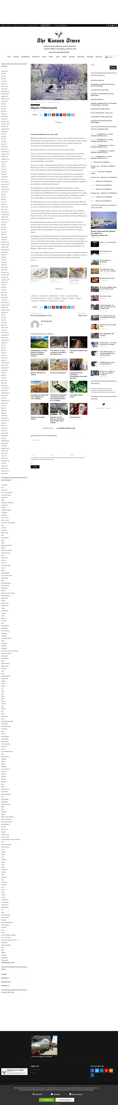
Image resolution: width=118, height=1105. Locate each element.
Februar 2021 (4, 237)
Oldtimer (3, 774)
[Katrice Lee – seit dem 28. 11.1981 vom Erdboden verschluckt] (95, 373)
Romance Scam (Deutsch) (7, 817)
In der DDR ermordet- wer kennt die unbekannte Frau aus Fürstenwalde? (107, 353)
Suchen (92, 65)
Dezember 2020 (5, 242)
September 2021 (5, 219)
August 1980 (4, 473)
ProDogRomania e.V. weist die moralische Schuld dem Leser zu (102, 135)
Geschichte (4, 646)
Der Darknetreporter (6, 583)
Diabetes (3, 590)
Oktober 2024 (4, 126)
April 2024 (4, 141)
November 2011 (5, 420)
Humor (3, 673)
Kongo (3, 719)
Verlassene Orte (5, 917)
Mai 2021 (3, 229)
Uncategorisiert (5, 902)
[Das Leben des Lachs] (95, 253)
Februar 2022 (4, 207)
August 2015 (4, 395)
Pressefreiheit (4, 791)
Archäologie (4, 512)
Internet (3, 686)
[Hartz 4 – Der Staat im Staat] (95, 244)
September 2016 (5, 368)
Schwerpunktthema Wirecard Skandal (10, 839)
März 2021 (4, 234)
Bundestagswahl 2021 (6, 545)
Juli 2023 (3, 164)
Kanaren (3, 708)
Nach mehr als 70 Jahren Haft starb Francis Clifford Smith (102, 94)
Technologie (4, 869)
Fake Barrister (4, 610)
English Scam (4, 605)
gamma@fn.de (40, 1072)
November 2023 (5, 154)
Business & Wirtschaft (6, 550)
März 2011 (4, 425)
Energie (3, 600)
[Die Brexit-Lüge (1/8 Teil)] (95, 280)
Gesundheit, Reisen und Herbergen (9, 651)
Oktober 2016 (4, 365)
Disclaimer (72, 56)
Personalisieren (56, 1104)
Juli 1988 (3, 463)
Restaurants (4, 812)
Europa (3, 608)
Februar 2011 (4, 428)
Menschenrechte (5, 756)
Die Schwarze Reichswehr (61, 25)
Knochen (50, 298)
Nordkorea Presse (5, 769)
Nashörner (57, 298)
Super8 (3, 862)
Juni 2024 (3, 136)
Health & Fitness (5, 663)
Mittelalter (3, 759)
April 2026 (4, 81)
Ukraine (3, 895)
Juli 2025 (3, 104)
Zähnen (62, 300)
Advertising (81, 56)
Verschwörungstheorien (7, 922)
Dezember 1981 (5, 471)
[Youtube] (106, 1070)
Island (2, 691)
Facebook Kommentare (66, 428)
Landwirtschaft (5, 739)
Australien (3, 528)
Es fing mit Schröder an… (97, 99)
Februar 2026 (4, 86)
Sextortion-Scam (5, 847)
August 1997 (4, 453)
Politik (50, 56)
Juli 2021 (3, 224)
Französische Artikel (6, 638)
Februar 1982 (4, 468)
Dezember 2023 (5, 151)
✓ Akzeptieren (47, 1100)
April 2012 (4, 410)
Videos (3, 932)
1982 (2, 487)
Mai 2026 (3, 79)
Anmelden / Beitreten (32, 25)
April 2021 (4, 232)
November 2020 (5, 244)
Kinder (3, 714)
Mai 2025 (3, 109)
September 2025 (5, 99)
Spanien (3, 854)
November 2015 (5, 388)
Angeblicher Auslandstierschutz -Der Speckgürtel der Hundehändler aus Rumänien (104, 104)
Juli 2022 (3, 194)
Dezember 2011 (5, 418)
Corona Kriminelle (5, 565)
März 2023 (4, 174)
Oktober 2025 (4, 96)
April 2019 (4, 292)
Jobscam (3, 701)
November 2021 (5, 214)
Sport (2, 857)
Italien (2, 696)
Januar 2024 (4, 149)
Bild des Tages (4, 533)
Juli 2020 (3, 254)
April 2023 (4, 172)
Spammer (3, 852)
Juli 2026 (3, 73)
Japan (2, 698)
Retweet (103, 408)
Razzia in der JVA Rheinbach (102, 162)
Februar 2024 (4, 146)
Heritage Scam (4, 666)
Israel (2, 693)
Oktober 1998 (4, 451)
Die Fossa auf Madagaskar (56, 278)
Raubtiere (71, 298)
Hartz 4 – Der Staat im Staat (108, 242)
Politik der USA (5, 789)
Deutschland (35, 56)
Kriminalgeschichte (6, 726)
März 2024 (4, 144)
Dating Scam (4, 578)
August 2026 (4, 71)
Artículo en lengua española (8, 522)
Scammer (3, 832)
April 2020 (4, 262)
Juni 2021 (3, 227)
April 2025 (4, 111)
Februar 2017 (4, 358)
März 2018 (4, 325)
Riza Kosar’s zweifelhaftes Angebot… (103, 167)
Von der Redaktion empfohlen (8, 935)
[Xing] (92, 1075)
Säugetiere (34, 300)
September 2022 (5, 189)
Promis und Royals (5, 794)
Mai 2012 (3, 408)
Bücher (3, 543)
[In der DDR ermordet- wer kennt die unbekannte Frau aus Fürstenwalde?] (95, 353)
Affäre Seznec (82, 315)
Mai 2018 (3, 320)
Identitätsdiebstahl (5, 676)
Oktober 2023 (4, 156)
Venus (2, 912)
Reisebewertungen (5, 804)
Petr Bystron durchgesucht (58, 372)
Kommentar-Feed (6, 982)
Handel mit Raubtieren (72, 295)
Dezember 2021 (5, 212)
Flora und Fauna (5, 631)
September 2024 (5, 129)
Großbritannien (5, 658)
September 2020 (5, 249)
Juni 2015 (3, 398)
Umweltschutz (4, 900)
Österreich (3, 776)
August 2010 (4, 435)
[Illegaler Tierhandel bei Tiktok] (39, 273)
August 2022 (4, 192)
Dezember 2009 (5, 441)
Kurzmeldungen (5, 736)
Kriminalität (4, 729)
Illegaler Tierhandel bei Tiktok (38, 278)
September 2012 (5, 400)
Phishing (3, 781)
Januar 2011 (4, 430)
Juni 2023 (3, 166)
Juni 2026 (3, 76)
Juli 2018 (3, 315)
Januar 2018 (4, 330)
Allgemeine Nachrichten (35, 105)
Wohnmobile (4, 957)
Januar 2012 (4, 415)
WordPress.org (5, 985)
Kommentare (48, 428)
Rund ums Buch (5, 824)
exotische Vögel (54, 295)
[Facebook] (92, 1070)
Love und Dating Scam (7, 751)
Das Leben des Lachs (106, 251)
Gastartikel (90, 56)
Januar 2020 (4, 270)
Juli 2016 (3, 373)
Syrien (2, 864)
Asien (2, 525)
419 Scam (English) (6, 495)
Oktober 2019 (4, 277)
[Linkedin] (102, 1070)
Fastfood (3, 613)
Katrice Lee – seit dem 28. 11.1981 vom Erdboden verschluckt (107, 373)
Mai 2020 (3, 259)
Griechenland (4, 656)
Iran (2, 688)
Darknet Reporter (5, 573)
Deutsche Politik (5, 585)
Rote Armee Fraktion (6, 822)
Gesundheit (4, 648)
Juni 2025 (3, 106)
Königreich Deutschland (7, 721)
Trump (3, 890)
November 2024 (5, 124)
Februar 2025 (4, 116)
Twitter (94, 399)
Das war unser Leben (6, 575)
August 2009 (4, 443)
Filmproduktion (5, 626)
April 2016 (4, 380)
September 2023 (5, 159)
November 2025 (5, 94)
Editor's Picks (4, 598)
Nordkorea (3, 766)
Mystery (3, 764)
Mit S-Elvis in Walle (105, 296)
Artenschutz (35, 295)
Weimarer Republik (6, 945)
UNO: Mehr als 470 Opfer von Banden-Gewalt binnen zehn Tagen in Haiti (58, 352)
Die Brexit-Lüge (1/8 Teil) (107, 278)
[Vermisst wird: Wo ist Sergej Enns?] (95, 326)
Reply (98, 408)
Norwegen (3, 771)
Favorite (108, 408)
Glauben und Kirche (6, 653)
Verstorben (4, 927)
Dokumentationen (5, 595)
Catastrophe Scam (5, 553)
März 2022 (4, 204)
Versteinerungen (5, 925)
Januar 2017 (4, 360)
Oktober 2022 (4, 187)
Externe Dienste (77, 1094)
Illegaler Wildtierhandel (38, 298)
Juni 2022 (3, 197)
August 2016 (4, 370)
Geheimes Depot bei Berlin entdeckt (100, 109)
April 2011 (4, 423)
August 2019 (4, 282)
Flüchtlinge (4, 633)
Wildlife (3, 952)
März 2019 (4, 295)
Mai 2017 (3, 350)
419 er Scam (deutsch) (6, 492)
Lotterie (3, 749)
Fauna (2, 615)
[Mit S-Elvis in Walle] (95, 298)
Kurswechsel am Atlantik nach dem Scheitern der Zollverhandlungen (103, 85)
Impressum (99, 56)
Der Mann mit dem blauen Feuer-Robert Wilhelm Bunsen (101, 121)
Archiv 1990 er (5, 520)
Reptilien (78, 298)
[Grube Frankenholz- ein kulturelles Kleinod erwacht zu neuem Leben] (95, 307)
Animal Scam (4, 505)
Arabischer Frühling (6, 510)
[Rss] (111, 1070)
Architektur (4, 515)
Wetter (2, 950)
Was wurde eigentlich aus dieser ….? (10, 940)
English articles (5, 603)
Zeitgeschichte (4, 960)
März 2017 (4, 355)
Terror (2, 874)
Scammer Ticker (5, 837)
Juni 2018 (3, 317)
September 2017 (5, 340)
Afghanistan (4, 497)
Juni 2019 (3, 287)
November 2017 (5, 335)
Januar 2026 (4, 89)
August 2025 (4, 101)
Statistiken (57, 1094)
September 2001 (5, 448)
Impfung (3, 681)
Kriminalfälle (4, 724)
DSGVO (64, 56)
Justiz (2, 706)
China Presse (4, 558)
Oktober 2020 (4, 247)
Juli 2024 (3, 134)
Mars (2, 754)
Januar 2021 (4, 239)
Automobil (4, 530)
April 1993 (4, 456)
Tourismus (3, 884)
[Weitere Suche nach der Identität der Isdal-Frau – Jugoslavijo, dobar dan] (104, 220)
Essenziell (38, 1094)
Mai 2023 (3, 169)
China (2, 555)
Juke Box (3, 703)
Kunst (58, 56)
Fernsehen (3, 621)
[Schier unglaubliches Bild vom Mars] (95, 335)
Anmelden (4, 974)
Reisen (2, 806)
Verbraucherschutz (5, 915)
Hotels (2, 671)
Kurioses (3, 734)
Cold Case (3, 560)
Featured (16, 56)
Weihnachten (4, 942)
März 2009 (4, 446)
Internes (3, 683)
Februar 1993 (4, 458)
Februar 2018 (4, 327)
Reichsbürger (4, 802)
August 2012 (4, 403)
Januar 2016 (4, 385)
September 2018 (5, 310)
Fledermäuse (4, 628)
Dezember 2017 (5, 332)
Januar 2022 (4, 209)
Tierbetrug (3, 877)
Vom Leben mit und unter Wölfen (100, 90)
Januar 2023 (4, 179)
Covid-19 (3, 568)
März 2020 (4, 265)
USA (2, 910)
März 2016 (4, 383)
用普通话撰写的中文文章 (8, 962)
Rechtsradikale (4, 799)
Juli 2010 (3, 438)
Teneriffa (3, 872)
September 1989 (5, 461)
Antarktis (3, 507)
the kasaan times (36, 110)
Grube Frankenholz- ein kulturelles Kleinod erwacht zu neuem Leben (107, 306)
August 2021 (4, 222)
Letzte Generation (5, 744)
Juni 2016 (3, 375)
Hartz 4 (3, 661)
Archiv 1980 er (5, 517)
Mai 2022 (3, 199)
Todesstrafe (4, 882)
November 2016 (5, 363)
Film (2, 623)
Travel (2, 887)
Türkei (2, 892)
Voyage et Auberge (6, 937)
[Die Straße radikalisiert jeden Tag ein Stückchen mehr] (95, 289)
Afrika (2, 500)
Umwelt (44, 56)
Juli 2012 (3, 405)
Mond (2, 761)
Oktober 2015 (4, 390)
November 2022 (5, 184)
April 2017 (4, 352)
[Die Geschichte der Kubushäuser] (95, 262)
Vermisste (3, 920)
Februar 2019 (4, 297)
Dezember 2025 (5, 91)
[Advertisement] (59, 12)
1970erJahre (4, 485)
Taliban (3, 867)
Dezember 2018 (5, 302)
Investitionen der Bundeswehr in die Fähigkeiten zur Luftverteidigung (39, 396)
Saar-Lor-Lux (4, 829)
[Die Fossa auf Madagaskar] (58, 273)
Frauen (3, 641)
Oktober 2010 (4, 433)
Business (3, 548)
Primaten (64, 298)
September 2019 (5, 280)
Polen (2, 784)
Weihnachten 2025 (75, 417)
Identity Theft (4, 678)
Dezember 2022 (5, 182)
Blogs (2, 535)
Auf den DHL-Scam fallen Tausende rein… (102, 117)
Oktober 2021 (4, 217)
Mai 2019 (3, 290)
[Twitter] (97, 1070)
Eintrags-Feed (5, 978)
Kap (2, 711)
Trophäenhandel (53, 300)
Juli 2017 (3, 345)
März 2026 (4, 83)
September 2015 (5, 393)
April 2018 (4, 322)
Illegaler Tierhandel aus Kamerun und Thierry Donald (77, 279)
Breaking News (25, 56)
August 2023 (4, 161)
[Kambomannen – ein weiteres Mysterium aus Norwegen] (95, 344)
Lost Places (4, 746)
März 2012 (4, 413)
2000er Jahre (4, 490)
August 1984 (4, 466)
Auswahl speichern (64, 1100)
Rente (2, 809)
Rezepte (3, 814)
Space (2, 849)
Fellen (62, 295)
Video (2, 930)
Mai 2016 (3, 378)
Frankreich (4, 636)
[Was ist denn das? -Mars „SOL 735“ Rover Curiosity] (95, 271)
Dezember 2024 (5, 121)
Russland (3, 827)
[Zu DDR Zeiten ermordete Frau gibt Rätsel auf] (95, 364)
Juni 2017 (3, 347)
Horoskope (4, 668)
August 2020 (4, 252)
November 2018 (5, 305)
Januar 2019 (4, 300)
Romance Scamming (6, 819)
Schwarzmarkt (43, 300)
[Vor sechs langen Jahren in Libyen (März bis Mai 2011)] (95, 317)
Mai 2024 (3, 139)
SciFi (2, 842)
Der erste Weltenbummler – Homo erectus (102, 113)
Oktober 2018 (4, 307)
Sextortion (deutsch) (6, 844)
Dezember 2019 (5, 272)
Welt (2, 947)
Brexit (2, 540)
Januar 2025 (4, 119)
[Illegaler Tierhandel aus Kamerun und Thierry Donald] (78, 273)
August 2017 (4, 342)
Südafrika (3, 859)
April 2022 (4, 202)
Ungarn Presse (4, 905)
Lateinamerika (4, 741)
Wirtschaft (3, 955)
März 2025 (4, 114)
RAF (2, 797)
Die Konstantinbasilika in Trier (41, 315)
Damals (3, 570)
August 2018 (4, 312)
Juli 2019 (3, 285)
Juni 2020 (3, 257)
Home (9, 56)
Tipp (2, 879)
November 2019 (5, 275)
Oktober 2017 (4, 337)
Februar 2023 (4, 177)
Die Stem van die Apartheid (8, 593)
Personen (3, 779)
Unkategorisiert (5, 907)
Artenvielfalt (44, 295)
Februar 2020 (4, 267)
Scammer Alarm (5, 834)
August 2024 (4, 131)
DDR (2, 580)
